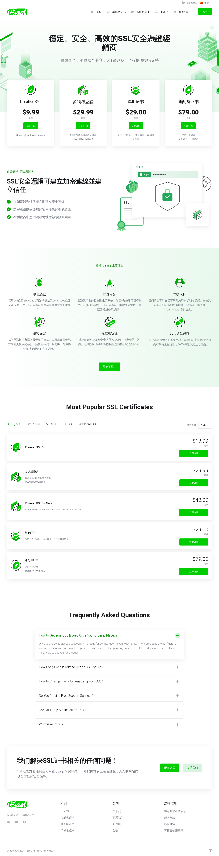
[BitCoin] (24, 822)
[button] (109, 644)
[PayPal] (16, 822)
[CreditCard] (8, 822)
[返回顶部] (211, 850)
